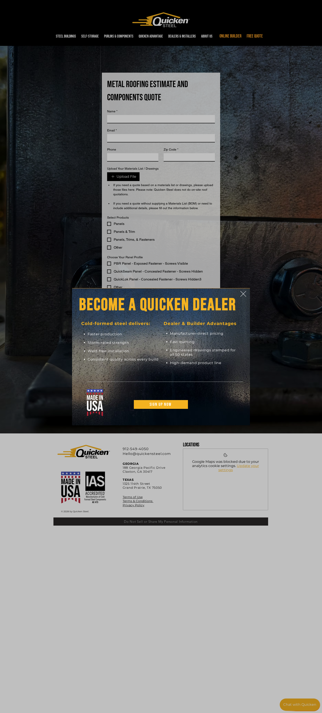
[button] (243, 294)
